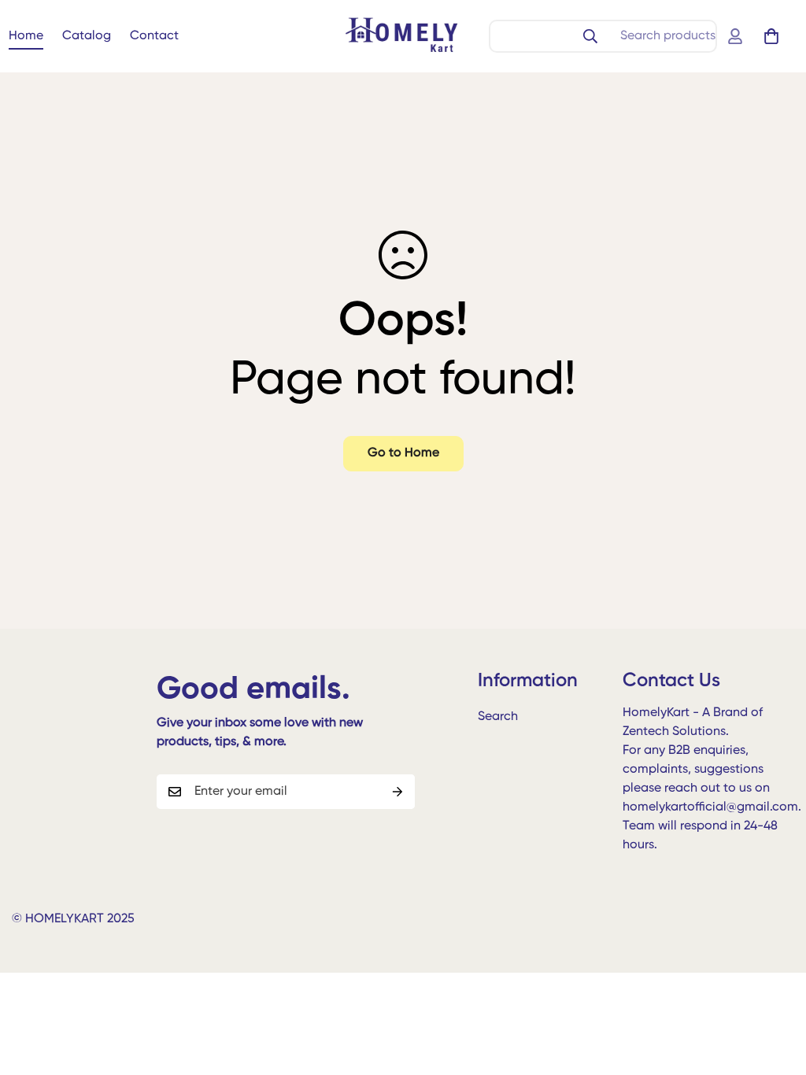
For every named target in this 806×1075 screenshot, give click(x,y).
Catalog (86, 36)
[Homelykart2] (403, 36)
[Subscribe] (397, 791)
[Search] (590, 36)
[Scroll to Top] (775, 989)
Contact (154, 36)
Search (498, 717)
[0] (771, 36)
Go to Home (403, 453)
